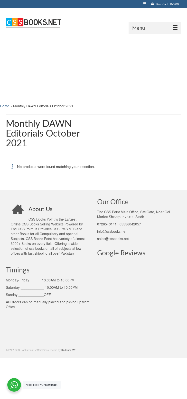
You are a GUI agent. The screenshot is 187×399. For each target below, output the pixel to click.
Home (4, 105)
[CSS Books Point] (93, 22)
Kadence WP (68, 350)
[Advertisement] (93, 68)
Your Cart (167, 4)
